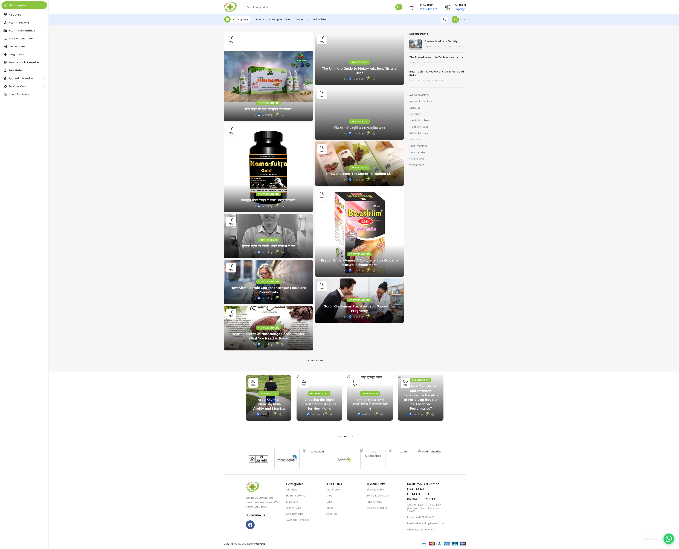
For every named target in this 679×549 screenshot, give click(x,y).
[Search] (398, 7)
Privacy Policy (374, 501)
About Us (331, 513)
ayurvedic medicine (268, 102)
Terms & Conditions (378, 495)
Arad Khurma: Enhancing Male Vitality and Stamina (269, 404)
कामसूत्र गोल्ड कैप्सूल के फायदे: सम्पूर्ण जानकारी (268, 200)
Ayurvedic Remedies (297, 519)
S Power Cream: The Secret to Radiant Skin (359, 174)
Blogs (329, 507)
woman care (416, 165)
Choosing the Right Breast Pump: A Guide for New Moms (319, 404)
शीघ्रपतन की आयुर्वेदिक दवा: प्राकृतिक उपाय (359, 128)
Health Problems (419, 120)
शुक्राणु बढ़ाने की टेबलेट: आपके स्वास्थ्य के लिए (268, 246)
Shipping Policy (375, 489)
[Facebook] (250, 524)
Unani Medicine (418, 145)
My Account (333, 489)
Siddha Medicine (419, 133)
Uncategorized (359, 62)
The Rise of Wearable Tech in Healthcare (436, 57)
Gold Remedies (294, 513)
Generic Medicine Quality (441, 41)
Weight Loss (417, 158)
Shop (329, 495)
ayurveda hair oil (419, 95)
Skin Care (414, 139)
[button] (338, 436)
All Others (291, 489)
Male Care (292, 501)
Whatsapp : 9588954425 (421, 529)
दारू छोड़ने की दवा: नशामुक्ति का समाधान (268, 109)
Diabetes (414, 107)
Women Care (293, 507)
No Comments (456, 46)
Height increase (419, 126)
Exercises (415, 114)
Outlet (329, 501)
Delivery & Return (377, 507)
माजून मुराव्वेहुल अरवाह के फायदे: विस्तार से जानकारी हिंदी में (370, 404)
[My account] (444, 19)
